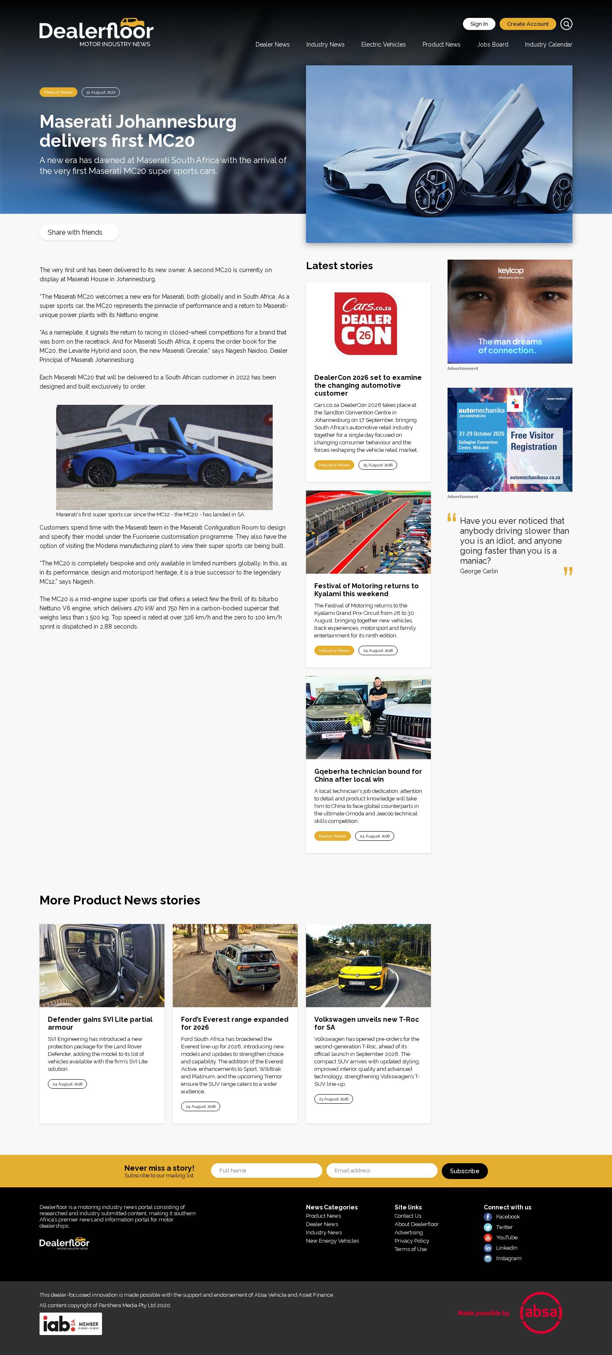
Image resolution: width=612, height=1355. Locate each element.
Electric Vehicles (383, 44)
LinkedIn (506, 1248)
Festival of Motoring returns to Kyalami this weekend (366, 590)
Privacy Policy (412, 1241)
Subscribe (465, 1171)
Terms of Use (411, 1249)
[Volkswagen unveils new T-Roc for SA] (368, 965)
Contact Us (408, 1216)
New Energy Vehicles (332, 1241)
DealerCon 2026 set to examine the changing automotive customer (368, 385)
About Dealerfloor (417, 1224)
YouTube (506, 1237)
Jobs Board (492, 44)
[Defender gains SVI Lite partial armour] (102, 965)
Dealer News (273, 44)
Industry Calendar (548, 44)
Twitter (504, 1227)
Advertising (409, 1232)
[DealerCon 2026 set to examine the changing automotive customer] (368, 323)
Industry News (325, 44)
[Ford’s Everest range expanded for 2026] (235, 965)
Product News (441, 44)
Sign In (479, 24)
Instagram (509, 1258)
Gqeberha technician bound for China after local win (368, 775)
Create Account (528, 24)
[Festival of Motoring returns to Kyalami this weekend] (368, 532)
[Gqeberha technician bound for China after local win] (368, 717)
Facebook (508, 1217)
